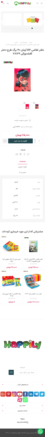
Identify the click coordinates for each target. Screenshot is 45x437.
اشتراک (11, 372)
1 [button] (41, 28)
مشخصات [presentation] (22, 161)
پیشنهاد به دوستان (17, 154)
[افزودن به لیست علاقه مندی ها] (4, 140)
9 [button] (26, 28)
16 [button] (14, 28)
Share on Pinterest (20, 154)
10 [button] (24, 28)
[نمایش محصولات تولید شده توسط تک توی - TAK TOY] (33, 19)
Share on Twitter (28, 154)
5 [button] (34, 28)
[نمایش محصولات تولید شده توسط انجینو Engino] (12, 19)
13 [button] (19, 28)
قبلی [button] (42, 22)
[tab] (22, 161)
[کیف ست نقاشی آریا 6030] (33, 280)
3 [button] (37, 28)
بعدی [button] (2, 22)
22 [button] (3, 28)
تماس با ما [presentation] (22, 172)
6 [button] (32, 28)
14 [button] (17, 28)
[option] (32, 19)
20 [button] (7, 28)
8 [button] (28, 28)
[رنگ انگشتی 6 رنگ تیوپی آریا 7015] (11, 280)
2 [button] (39, 28)
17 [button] (12, 28)
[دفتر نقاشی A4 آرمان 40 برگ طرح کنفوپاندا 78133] (33, 246)
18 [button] (10, 28)
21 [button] (5, 28)
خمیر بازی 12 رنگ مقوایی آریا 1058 (12, 260)
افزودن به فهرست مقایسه (21, 120)
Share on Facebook (24, 154)
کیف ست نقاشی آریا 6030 (33, 294)
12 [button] (21, 28)
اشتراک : (22, 150)
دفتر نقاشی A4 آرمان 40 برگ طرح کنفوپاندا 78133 (33, 260)
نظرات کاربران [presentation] (22, 167)
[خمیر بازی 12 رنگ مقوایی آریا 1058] (11, 246)
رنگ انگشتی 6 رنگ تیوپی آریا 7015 (12, 295)
